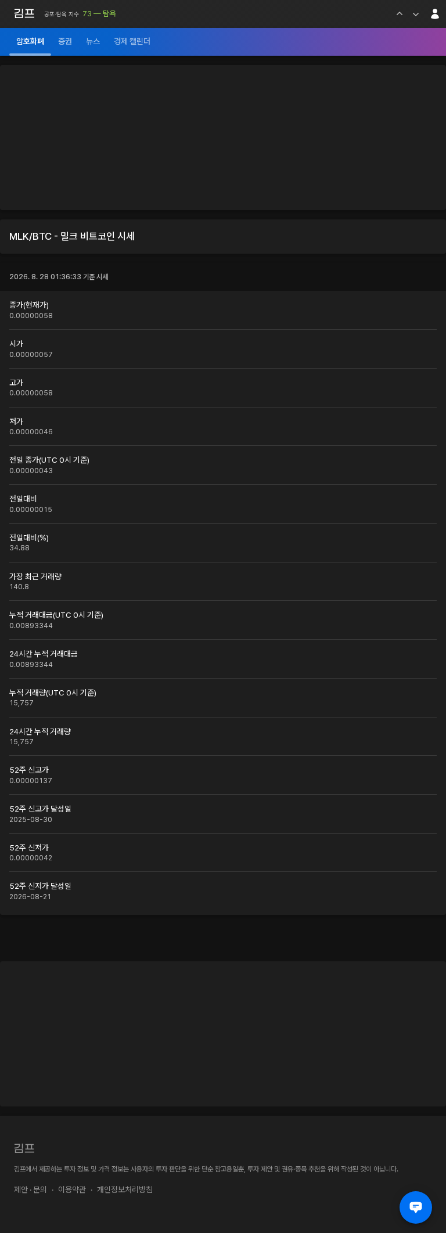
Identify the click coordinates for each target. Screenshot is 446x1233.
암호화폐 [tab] (30, 41)
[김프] (24, 13)
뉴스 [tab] (93, 41)
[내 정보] (435, 14)
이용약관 (72, 1189)
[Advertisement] (223, 137)
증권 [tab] (65, 41)
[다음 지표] (416, 13)
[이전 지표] (399, 13)
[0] (416, 1207)
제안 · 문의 (30, 1189)
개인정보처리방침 (125, 1189)
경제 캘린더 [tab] (132, 41)
